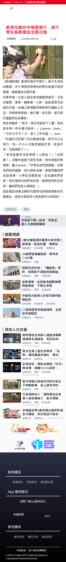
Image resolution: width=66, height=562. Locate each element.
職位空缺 (33, 536)
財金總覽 (26, 304)
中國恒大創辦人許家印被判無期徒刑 (41, 297)
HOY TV (19, 2)
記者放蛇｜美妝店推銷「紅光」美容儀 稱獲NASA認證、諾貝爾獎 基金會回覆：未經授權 (42, 366)
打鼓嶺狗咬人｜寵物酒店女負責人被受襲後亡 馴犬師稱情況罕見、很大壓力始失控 (41, 396)
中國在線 (38, 317)
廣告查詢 (19, 536)
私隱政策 (21, 550)
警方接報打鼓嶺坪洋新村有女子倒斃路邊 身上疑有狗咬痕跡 (41, 383)
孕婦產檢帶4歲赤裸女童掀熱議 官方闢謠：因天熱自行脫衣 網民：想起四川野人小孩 (42, 412)
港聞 (26, 209)
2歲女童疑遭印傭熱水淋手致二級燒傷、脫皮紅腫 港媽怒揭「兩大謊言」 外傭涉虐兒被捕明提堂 (42, 242)
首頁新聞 (38, 248)
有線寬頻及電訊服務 (36, 2)
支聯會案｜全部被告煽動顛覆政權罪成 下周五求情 (41, 283)
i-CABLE (7, 2)
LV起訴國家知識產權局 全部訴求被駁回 (41, 311)
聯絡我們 (47, 536)
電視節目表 (47, 482)
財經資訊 (38, 304)
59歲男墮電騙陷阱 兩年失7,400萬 (40, 256)
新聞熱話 (50, 248)
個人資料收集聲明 (37, 550)
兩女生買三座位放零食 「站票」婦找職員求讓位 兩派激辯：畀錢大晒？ (41, 353)
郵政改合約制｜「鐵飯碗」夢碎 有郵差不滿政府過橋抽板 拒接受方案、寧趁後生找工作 (42, 270)
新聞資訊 (11, 209)
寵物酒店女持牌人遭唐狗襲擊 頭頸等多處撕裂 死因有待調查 (42, 337)
